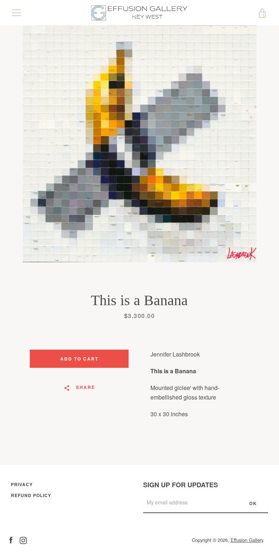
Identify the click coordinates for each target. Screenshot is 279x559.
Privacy (22, 484)
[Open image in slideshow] (139, 143)
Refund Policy (31, 495)
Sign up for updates (180, 484)
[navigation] (16, 13)
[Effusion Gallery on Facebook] (11, 539)
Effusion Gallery (247, 539)
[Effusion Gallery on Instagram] (23, 539)
